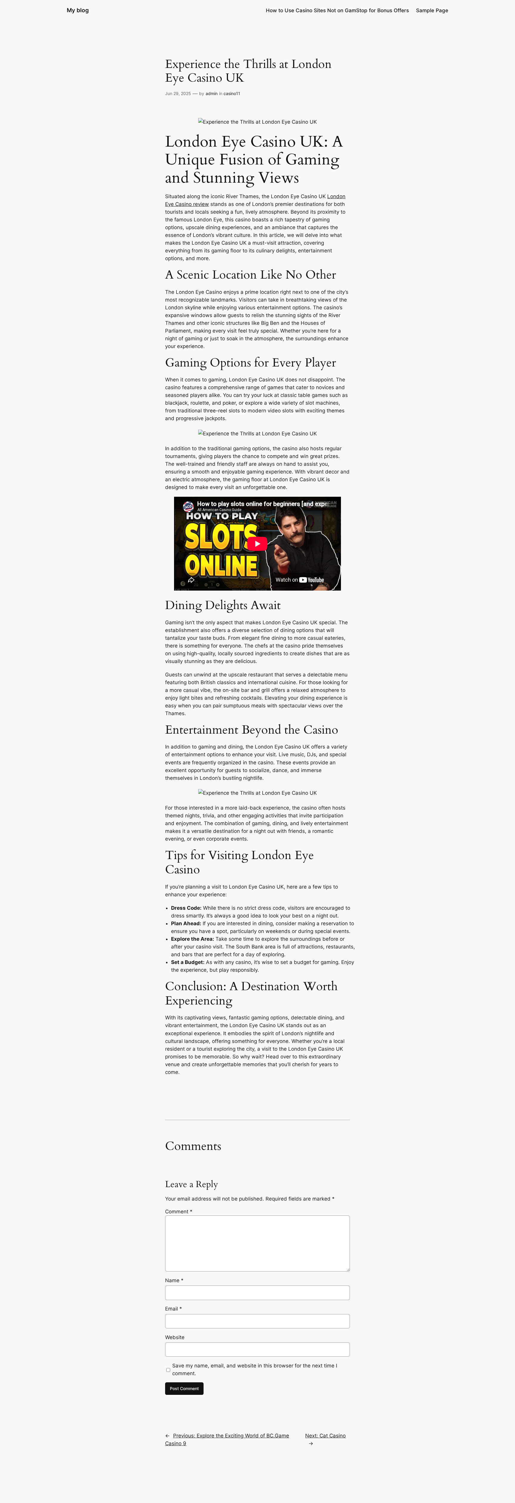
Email (173, 1309)
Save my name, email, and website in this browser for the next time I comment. (254, 1369)
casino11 (232, 93)
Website (174, 1337)
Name (174, 1280)
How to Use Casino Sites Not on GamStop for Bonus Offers (337, 10)
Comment (179, 1212)
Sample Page (432, 10)
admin (212, 93)
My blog (78, 10)
